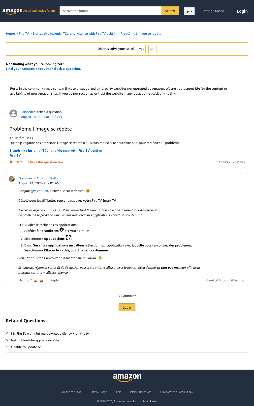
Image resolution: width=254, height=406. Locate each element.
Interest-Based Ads (141, 391)
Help (118, 391)
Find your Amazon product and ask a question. (43, 69)
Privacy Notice (99, 391)
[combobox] (119, 10)
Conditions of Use (71, 391)
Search (170, 11)
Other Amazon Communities (176, 391)
